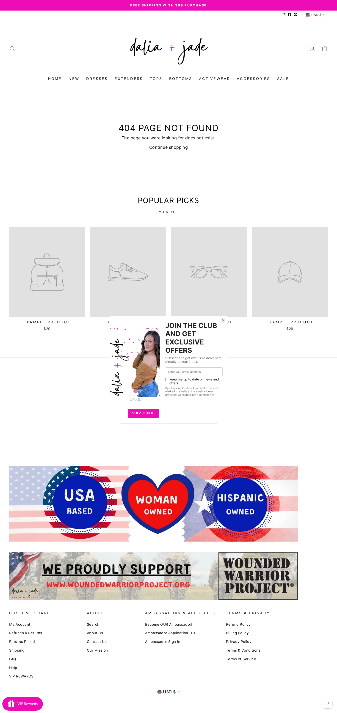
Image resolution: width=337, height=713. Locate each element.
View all (168, 212)
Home (55, 78)
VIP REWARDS (21, 676)
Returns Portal (22, 641)
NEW (74, 78)
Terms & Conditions (243, 650)
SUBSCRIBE (143, 413)
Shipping (17, 650)
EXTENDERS (129, 78)
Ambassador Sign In (162, 641)
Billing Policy (237, 633)
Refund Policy (238, 624)
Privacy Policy (238, 641)
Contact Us (97, 641)
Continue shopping (168, 147)
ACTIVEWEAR (214, 78)
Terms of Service (241, 659)
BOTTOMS (180, 78)
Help (13, 668)
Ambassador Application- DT (170, 633)
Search (93, 624)
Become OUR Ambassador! (168, 624)
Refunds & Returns (25, 633)
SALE (283, 78)
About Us (95, 633)
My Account (19, 624)
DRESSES (97, 78)
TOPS (156, 78)
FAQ (12, 659)
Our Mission (97, 650)
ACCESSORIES (253, 78)
